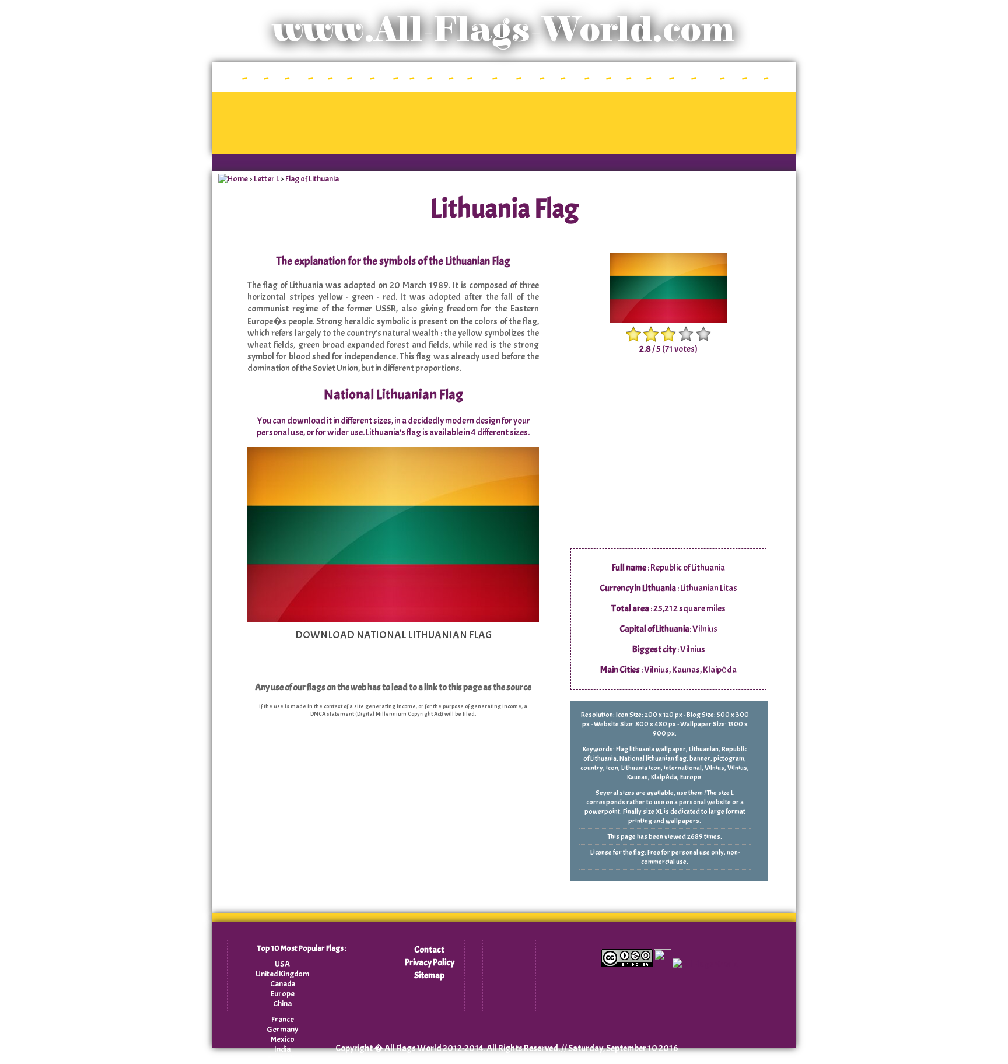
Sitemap (429, 975)
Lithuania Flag (504, 209)
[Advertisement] (504, 123)
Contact (429, 950)
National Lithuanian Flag (393, 394)
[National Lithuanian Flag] (393, 619)
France (282, 1019)
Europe (283, 994)
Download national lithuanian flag (393, 635)
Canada (282, 984)
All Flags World (413, 1048)
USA (282, 964)
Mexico (283, 1039)
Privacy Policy (429, 962)
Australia (282, 1059)
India (282, 1049)
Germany (283, 1029)
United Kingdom (282, 974)
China (282, 1004)
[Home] (233, 179)
